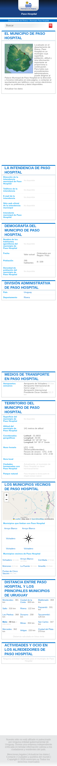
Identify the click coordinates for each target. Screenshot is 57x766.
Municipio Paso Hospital (39, 21)
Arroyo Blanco (10, 528)
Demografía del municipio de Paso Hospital (22, 230)
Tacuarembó (44, 615)
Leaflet (17, 519)
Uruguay (28, 292)
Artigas (23, 630)
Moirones (6, 566)
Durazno (24, 615)
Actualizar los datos (14, 89)
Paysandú (42, 607)
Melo (4, 622)
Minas (23, 623)
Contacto (11, 757)
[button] (6, 495)
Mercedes (7, 629)
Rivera (27, 297)
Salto (4, 608)
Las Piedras (7, 615)
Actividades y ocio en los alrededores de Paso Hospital (26, 649)
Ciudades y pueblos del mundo (33, 757)
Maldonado (43, 600)
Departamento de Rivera (18, 21)
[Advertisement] (28, 129)
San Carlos (43, 622)
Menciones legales (17, 754)
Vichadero (10, 538)
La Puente (25, 566)
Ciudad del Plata (45, 629)
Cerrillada (42, 560)
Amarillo (42, 566)
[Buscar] (50, 25)
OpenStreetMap (37, 519)
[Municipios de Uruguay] (28, 5)
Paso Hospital (29, 14)
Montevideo (7, 600)
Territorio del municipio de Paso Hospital (22, 407)
